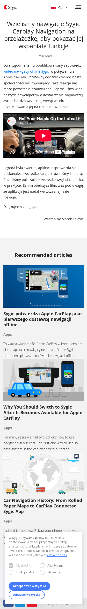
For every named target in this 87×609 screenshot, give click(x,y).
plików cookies (56, 555)
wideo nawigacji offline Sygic (26, 71)
